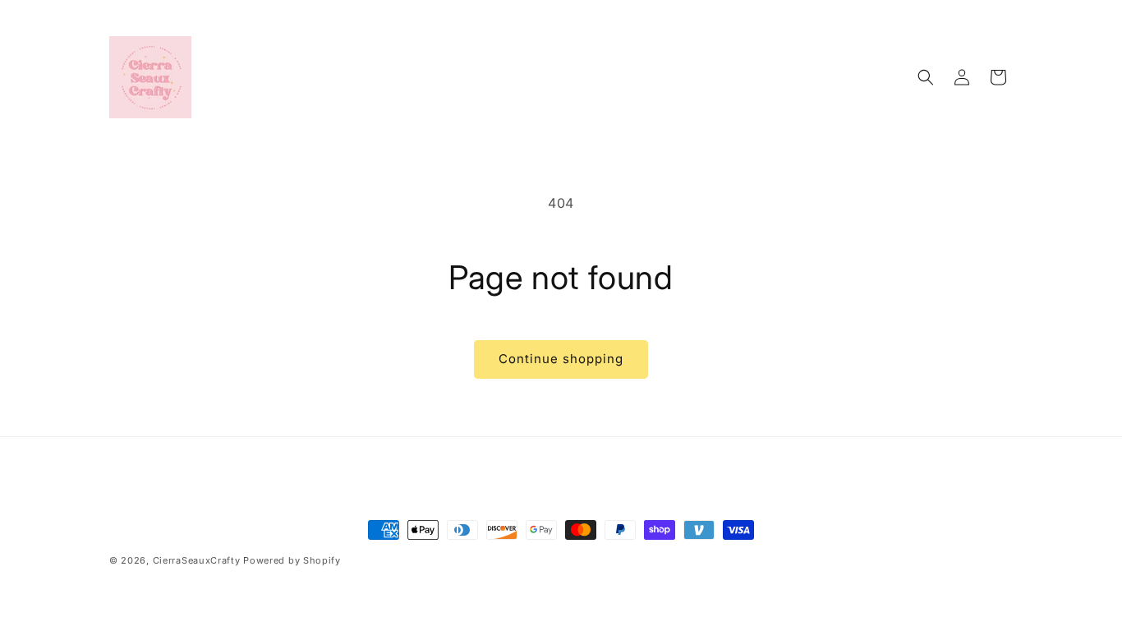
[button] (926, 77)
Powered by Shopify (292, 560)
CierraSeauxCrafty (197, 560)
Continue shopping (561, 358)
